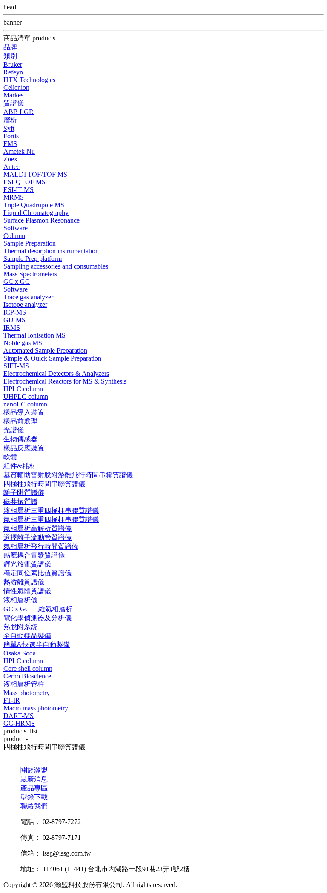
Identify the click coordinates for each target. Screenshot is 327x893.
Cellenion (16, 87)
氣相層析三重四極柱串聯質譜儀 (51, 519)
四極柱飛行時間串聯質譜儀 (44, 483)
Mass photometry (26, 692)
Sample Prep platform (32, 258)
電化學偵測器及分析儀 (37, 617)
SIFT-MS (16, 365)
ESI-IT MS (18, 189)
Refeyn (13, 72)
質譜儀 (13, 103)
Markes (13, 95)
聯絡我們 (34, 806)
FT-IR (11, 700)
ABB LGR (18, 111)
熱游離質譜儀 (23, 582)
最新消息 (34, 779)
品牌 (10, 47)
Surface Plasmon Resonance (41, 220)
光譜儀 (13, 430)
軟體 (10, 457)
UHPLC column (25, 396)
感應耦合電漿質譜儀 (34, 555)
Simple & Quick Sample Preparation (52, 358)
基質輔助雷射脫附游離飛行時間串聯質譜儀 (68, 474)
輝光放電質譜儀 (27, 564)
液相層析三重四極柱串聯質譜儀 (51, 510)
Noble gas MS (22, 342)
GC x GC (16, 281)
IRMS (11, 327)
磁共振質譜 (20, 501)
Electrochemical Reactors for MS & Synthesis (64, 381)
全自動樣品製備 (27, 635)
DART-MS (18, 715)
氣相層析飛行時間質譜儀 (40, 546)
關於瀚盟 (34, 770)
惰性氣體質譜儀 (27, 591)
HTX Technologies (29, 79)
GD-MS (14, 319)
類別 (10, 56)
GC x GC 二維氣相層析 (37, 609)
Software (15, 228)
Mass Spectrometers (30, 274)
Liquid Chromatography (36, 212)
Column (14, 235)
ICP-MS (14, 312)
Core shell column (27, 668)
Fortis (11, 136)
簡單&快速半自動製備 (36, 644)
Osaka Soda (19, 653)
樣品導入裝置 (23, 412)
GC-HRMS (19, 723)
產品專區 (34, 788)
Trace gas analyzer (28, 297)
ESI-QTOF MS (24, 182)
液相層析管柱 (23, 684)
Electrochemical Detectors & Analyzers (56, 373)
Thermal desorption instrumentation (51, 251)
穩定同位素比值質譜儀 (37, 573)
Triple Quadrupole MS (33, 205)
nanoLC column (25, 404)
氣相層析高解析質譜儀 (37, 528)
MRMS (13, 197)
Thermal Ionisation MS (34, 335)
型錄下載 (34, 797)
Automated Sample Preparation (45, 350)
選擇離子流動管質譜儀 (37, 537)
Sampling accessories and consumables (55, 266)
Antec (11, 166)
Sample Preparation (29, 243)
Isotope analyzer (25, 304)
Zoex (10, 159)
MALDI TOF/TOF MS (35, 174)
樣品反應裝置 (23, 448)
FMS (10, 143)
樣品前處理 (20, 421)
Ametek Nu (19, 151)
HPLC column (23, 388)
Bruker (12, 64)
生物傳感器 (20, 439)
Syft (8, 128)
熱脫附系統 (20, 626)
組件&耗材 (19, 465)
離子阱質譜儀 (23, 492)
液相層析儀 (20, 600)
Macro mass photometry (35, 708)
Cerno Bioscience (27, 676)
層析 (10, 119)
